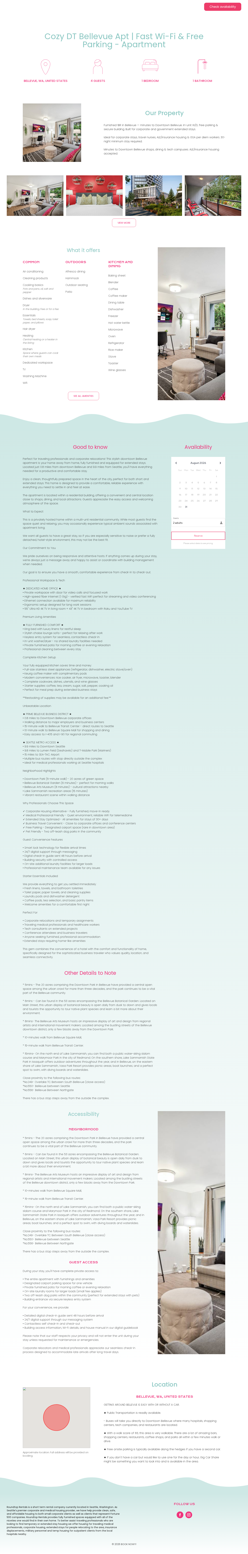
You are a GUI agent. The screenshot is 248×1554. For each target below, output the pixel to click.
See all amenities (83, 396)
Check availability (223, 7)
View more (124, 222)
